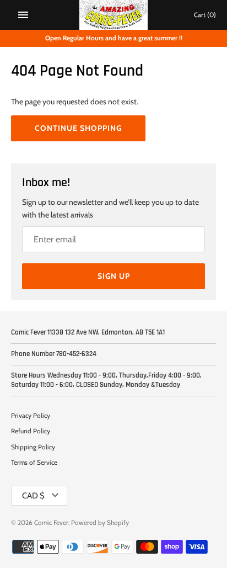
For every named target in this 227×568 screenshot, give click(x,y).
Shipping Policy (33, 447)
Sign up (114, 276)
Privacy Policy (30, 416)
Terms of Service (34, 462)
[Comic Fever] (113, 15)
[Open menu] (23, 15)
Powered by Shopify (100, 523)
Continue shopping (78, 128)
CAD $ (33, 496)
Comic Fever (51, 523)
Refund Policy (30, 431)
